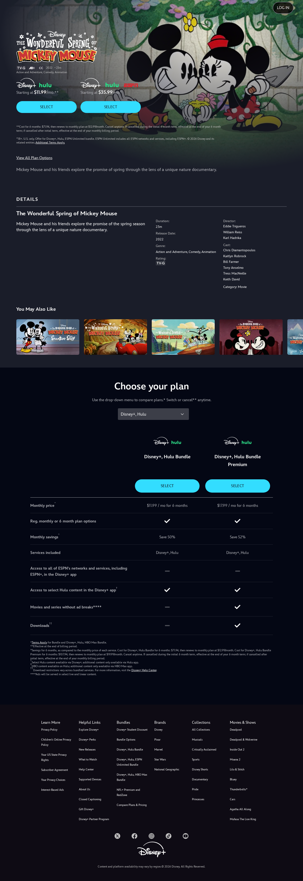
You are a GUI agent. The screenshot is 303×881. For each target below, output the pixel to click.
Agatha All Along (240, 809)
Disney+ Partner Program (94, 819)
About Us (84, 789)
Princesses (198, 799)
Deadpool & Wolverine (243, 739)
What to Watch (88, 759)
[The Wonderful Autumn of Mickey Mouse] (115, 337)
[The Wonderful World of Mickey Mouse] (250, 337)
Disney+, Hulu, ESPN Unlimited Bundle (129, 762)
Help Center (86, 769)
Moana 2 (235, 759)
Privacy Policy (49, 729)
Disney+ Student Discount (132, 729)
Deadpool (236, 729)
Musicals (197, 739)
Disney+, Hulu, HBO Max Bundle (132, 777)
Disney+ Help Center (143, 670)
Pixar (157, 739)
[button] (95, 722)
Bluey (233, 779)
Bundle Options (126, 739)
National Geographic (166, 769)
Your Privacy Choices (53, 780)
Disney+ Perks (87, 739)
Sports (196, 759)
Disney (158, 729)
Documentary (200, 779)
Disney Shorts (200, 769)
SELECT (46, 107)
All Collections (201, 729)
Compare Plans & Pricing (132, 805)
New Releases (87, 749)
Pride (195, 789)
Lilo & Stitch (237, 769)
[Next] (294, 336)
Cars (232, 799)
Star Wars (160, 759)
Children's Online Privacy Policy (56, 742)
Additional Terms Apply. (50, 142)
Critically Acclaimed (204, 749)
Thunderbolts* (238, 789)
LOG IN (283, 7)
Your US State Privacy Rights (54, 757)
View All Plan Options (34, 158)
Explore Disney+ (89, 729)
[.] (117, 836)
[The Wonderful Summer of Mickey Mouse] (183, 337)
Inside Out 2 (237, 749)
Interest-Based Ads (52, 789)
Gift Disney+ (86, 809)
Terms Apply (39, 642)
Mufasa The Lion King (243, 819)
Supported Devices (90, 779)
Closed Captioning (90, 799)
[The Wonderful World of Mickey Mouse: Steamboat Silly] (47, 337)
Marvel (158, 749)
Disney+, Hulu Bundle (130, 749)
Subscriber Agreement (54, 770)
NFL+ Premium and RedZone (128, 792)
